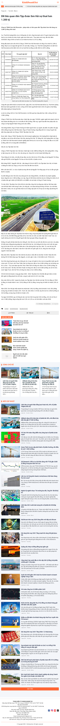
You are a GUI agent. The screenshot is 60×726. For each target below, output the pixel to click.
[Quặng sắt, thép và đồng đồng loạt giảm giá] (10, 551)
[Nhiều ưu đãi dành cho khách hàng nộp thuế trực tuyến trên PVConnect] (10, 622)
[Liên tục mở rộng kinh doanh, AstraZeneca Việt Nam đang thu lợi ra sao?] (10, 480)
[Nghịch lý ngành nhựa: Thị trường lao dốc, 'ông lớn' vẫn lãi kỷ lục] (10, 495)
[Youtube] (55, 710)
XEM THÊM (30, 689)
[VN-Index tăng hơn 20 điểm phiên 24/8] (10, 594)
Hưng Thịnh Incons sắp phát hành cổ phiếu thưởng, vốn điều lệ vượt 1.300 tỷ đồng (49, 382)
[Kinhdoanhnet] (30, 2)
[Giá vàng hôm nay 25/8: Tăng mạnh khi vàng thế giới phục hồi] (10, 537)
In (49, 313)
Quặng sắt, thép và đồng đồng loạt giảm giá (34, 547)
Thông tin (28, 627)
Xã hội (28, 585)
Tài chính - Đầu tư (29, 428)
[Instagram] (52, 710)
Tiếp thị (28, 613)
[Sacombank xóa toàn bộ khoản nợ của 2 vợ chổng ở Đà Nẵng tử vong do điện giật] (10, 650)
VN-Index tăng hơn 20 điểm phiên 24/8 (33, 589)
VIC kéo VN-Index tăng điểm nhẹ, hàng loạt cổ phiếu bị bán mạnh (30, 6)
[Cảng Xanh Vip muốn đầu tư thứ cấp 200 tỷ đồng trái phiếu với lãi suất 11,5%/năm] (10, 565)
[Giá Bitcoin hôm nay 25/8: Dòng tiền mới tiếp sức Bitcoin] (10, 524)
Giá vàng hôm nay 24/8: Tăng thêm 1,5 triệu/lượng (36, 632)
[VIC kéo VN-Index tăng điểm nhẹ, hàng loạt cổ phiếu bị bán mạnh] (10, 437)
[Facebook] (49, 710)
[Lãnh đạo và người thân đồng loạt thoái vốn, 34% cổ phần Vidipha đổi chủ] (10, 373)
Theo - (47, 303)
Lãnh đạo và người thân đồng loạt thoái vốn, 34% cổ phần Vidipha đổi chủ (10, 382)
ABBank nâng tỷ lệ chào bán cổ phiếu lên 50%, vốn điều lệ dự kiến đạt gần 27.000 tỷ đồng (29, 382)
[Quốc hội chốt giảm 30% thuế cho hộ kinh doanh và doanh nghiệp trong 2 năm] (10, 579)
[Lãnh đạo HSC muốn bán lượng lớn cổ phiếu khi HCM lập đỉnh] (10, 509)
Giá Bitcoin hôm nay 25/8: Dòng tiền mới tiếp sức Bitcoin (38, 519)
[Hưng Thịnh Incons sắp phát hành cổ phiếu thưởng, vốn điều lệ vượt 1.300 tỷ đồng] (50, 373)
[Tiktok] (58, 710)
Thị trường (28, 442)
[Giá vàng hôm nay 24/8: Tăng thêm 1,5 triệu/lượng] (10, 636)
